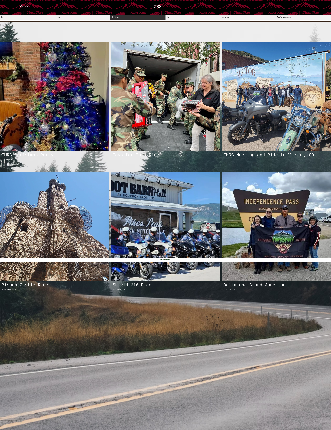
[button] (157, 6)
